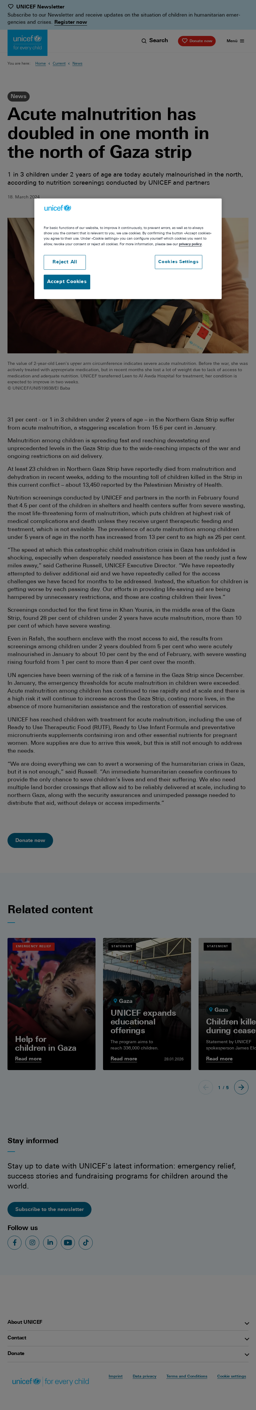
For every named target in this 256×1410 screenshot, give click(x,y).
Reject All (64, 262)
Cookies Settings (178, 262)
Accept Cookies (67, 282)
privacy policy (190, 244)
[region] (128, 248)
